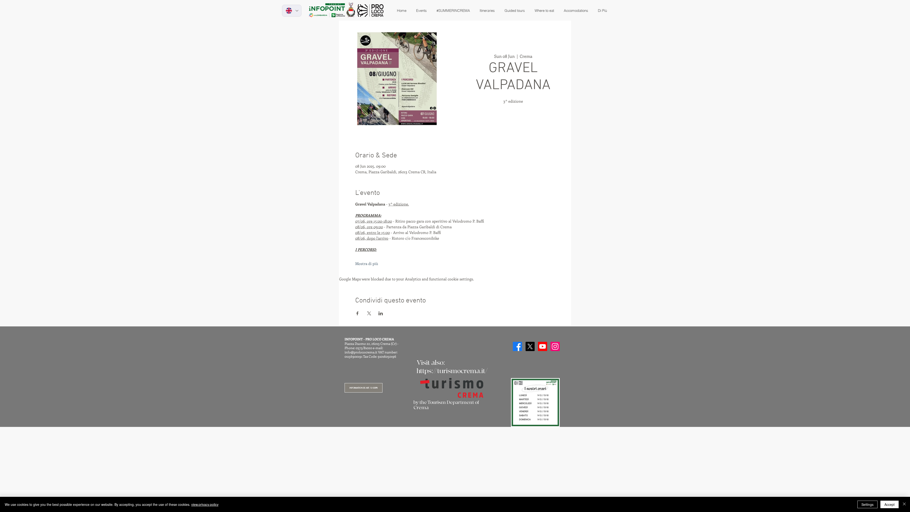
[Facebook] (517, 346)
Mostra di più (366, 263)
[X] (530, 346)
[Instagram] (555, 346)
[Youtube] (542, 346)
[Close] (904, 504)
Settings (867, 504)
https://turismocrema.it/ (452, 371)
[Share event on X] (369, 313)
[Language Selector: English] (291, 11)
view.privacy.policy (204, 504)
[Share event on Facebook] (357, 313)
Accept (889, 504)
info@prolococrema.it (361, 352)
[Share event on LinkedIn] (380, 313)
